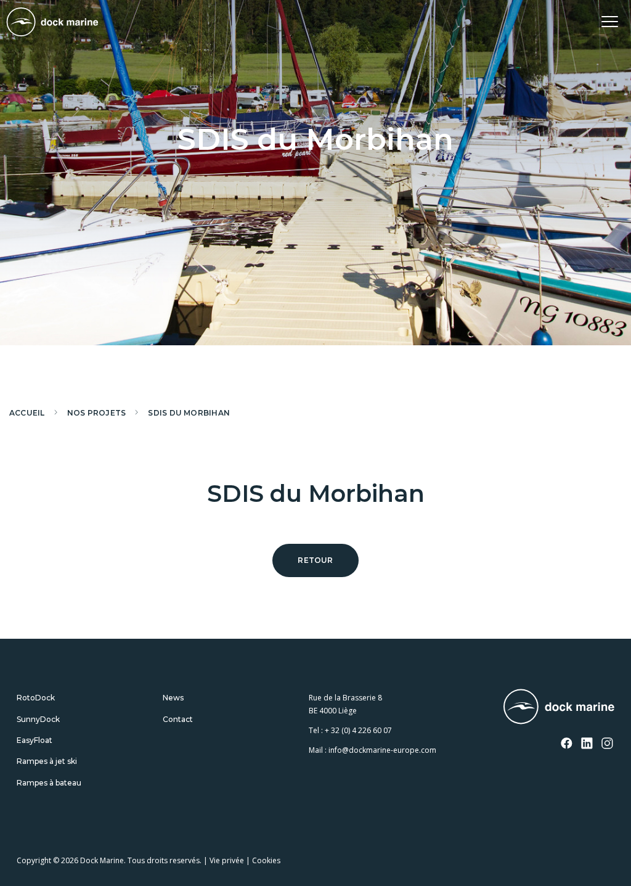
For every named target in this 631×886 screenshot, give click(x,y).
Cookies (266, 860)
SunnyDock (38, 719)
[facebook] (567, 744)
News (173, 697)
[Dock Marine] (52, 21)
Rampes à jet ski (47, 761)
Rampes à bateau (49, 782)
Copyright (34, 860)
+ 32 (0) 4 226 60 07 (358, 730)
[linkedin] (587, 744)
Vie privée (227, 860)
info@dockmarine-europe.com (382, 750)
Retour (315, 560)
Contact (178, 719)
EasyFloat (34, 740)
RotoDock (36, 697)
